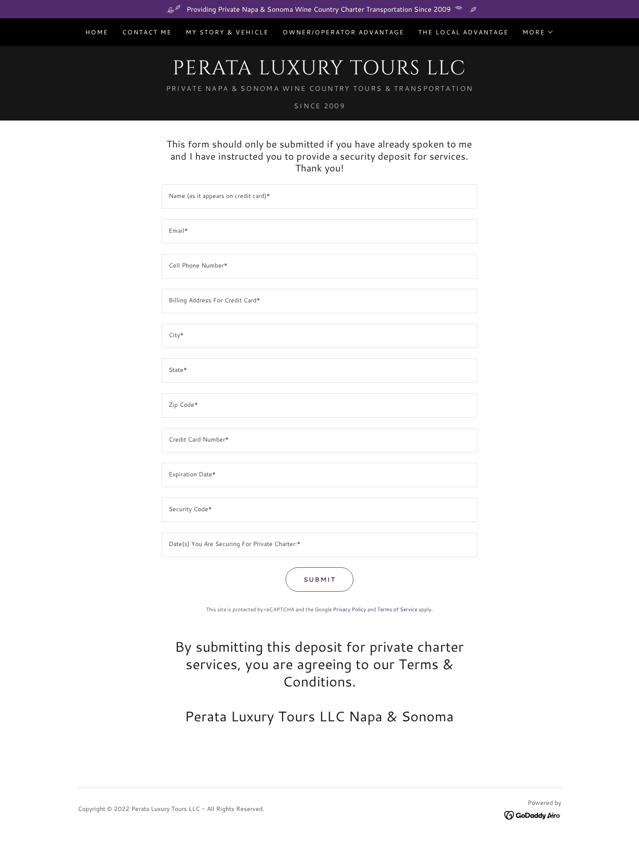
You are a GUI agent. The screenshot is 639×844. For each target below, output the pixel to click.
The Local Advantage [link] (463, 32)
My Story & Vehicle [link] (227, 32)
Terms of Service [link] (397, 609)
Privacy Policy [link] (349, 609)
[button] (538, 32)
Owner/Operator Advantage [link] (343, 32)
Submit (319, 579)
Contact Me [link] (147, 32)
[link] (319, 72)
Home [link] (96, 32)
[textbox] (319, 196)
